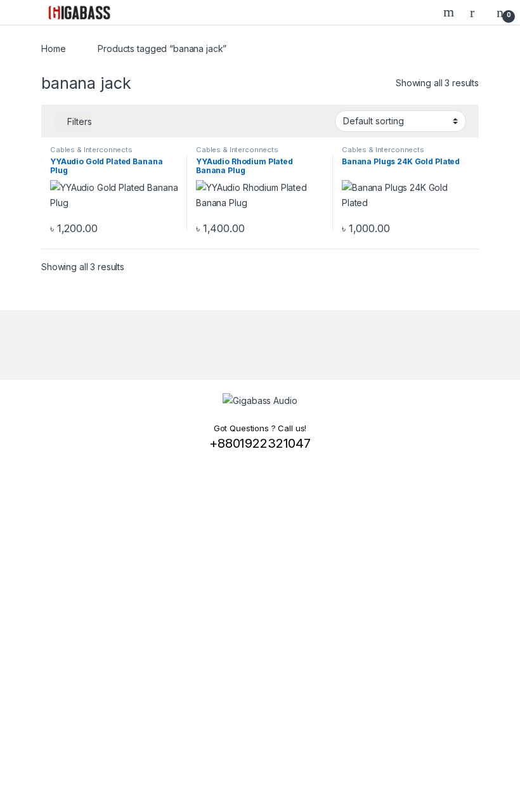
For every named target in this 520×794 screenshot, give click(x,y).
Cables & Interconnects (91, 149)
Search (450, 12)
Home (53, 48)
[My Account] (477, 12)
